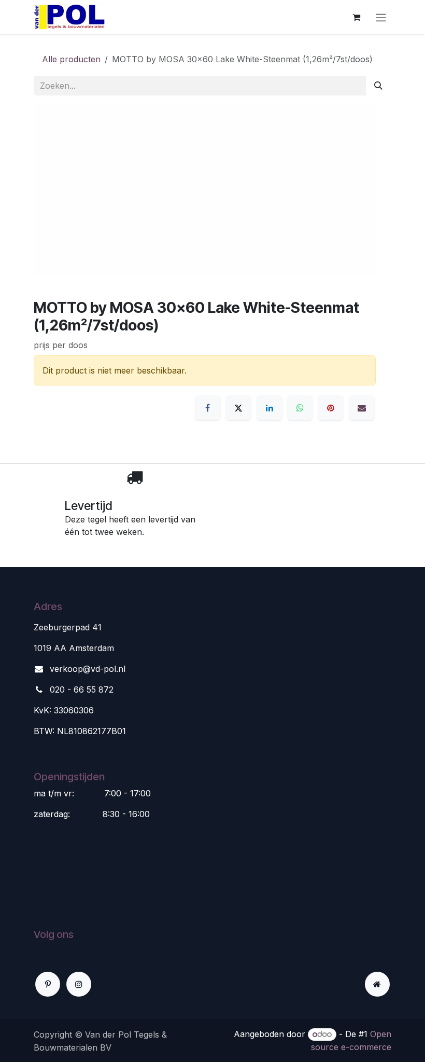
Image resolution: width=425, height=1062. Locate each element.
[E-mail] (361, 407)
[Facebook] (207, 407)
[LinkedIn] (269, 407)
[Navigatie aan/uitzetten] (381, 17)
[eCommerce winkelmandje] (356, 17)
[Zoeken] (378, 85)
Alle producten (71, 59)
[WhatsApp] (300, 407)
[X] (238, 407)
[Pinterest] (330, 407)
